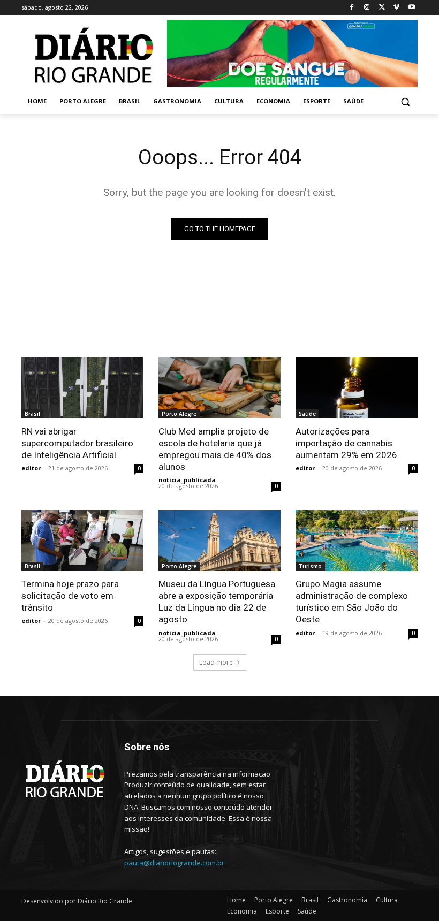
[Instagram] (367, 8)
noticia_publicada (187, 480)
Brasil (32, 413)
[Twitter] (382, 8)
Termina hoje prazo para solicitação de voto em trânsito (70, 596)
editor (31, 468)
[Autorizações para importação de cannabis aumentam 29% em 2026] (357, 387)
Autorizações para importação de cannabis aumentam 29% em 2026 (346, 443)
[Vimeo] (396, 8)
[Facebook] (352, 8)
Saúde (307, 413)
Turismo (310, 566)
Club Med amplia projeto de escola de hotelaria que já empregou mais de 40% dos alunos (214, 449)
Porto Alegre (179, 413)
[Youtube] (411, 8)
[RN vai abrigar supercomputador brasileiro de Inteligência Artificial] (82, 387)
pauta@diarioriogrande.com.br (174, 862)
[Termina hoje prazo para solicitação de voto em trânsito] (82, 540)
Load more (216, 662)
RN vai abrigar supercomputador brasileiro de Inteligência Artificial (77, 443)
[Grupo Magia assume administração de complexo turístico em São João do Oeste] (357, 540)
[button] (405, 101)
